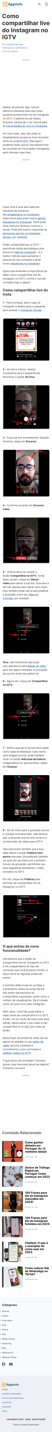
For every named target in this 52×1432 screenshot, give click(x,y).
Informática (7, 1320)
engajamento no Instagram (23, 214)
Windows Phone (9, 1357)
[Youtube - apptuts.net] (11, 1364)
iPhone (5, 1329)
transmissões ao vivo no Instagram (26, 126)
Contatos (6, 1403)
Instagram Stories (31, 310)
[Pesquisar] (39, 4)
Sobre (5, 1390)
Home (4, 1411)
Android (5, 1311)
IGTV (25, 141)
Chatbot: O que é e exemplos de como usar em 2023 (36, 1247)
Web (4, 1348)
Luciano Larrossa (14, 44)
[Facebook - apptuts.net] (3, 1364)
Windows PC (7, 1352)
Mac (4, 1334)
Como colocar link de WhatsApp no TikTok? (37, 1271)
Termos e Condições (11, 1394)
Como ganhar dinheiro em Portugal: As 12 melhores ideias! (36, 1147)
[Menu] (46, 4)
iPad (4, 1325)
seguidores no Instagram (25, 263)
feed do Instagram (25, 252)
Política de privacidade (13, 1398)
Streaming (6, 1343)
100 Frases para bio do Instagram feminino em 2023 (37, 1221)
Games (5, 1316)
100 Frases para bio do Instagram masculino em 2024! (36, 1197)
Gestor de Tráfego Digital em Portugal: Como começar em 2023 (37, 1172)
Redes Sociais (8, 1339)
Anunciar (6, 1407)
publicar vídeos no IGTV (17, 1053)
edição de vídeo (37, 666)
